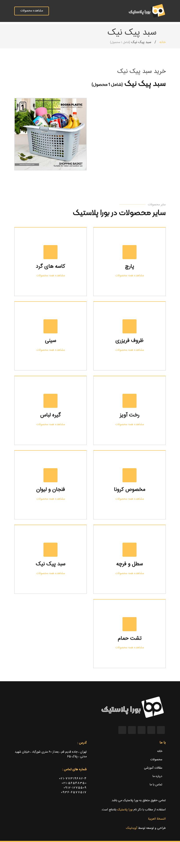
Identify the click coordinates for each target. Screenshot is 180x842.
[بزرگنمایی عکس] (78, 162)
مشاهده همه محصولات (129, 275)
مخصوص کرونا (129, 489)
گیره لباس (50, 415)
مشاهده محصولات (31, 10)
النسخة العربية (157, 819)
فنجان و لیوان (50, 489)
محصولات (156, 759)
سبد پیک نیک (50, 564)
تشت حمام (129, 638)
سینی (50, 340)
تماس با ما (156, 784)
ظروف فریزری (129, 340)
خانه (162, 42)
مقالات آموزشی (153, 768)
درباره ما (157, 776)
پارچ (129, 266)
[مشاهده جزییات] (71, 162)
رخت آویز (129, 415)
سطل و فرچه (129, 564)
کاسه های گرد (50, 266)
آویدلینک (131, 828)
